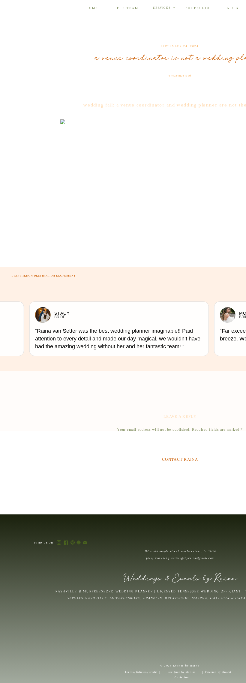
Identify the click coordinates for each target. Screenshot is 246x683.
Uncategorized (180, 75)
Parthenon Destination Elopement (45, 275)
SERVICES (164, 7)
